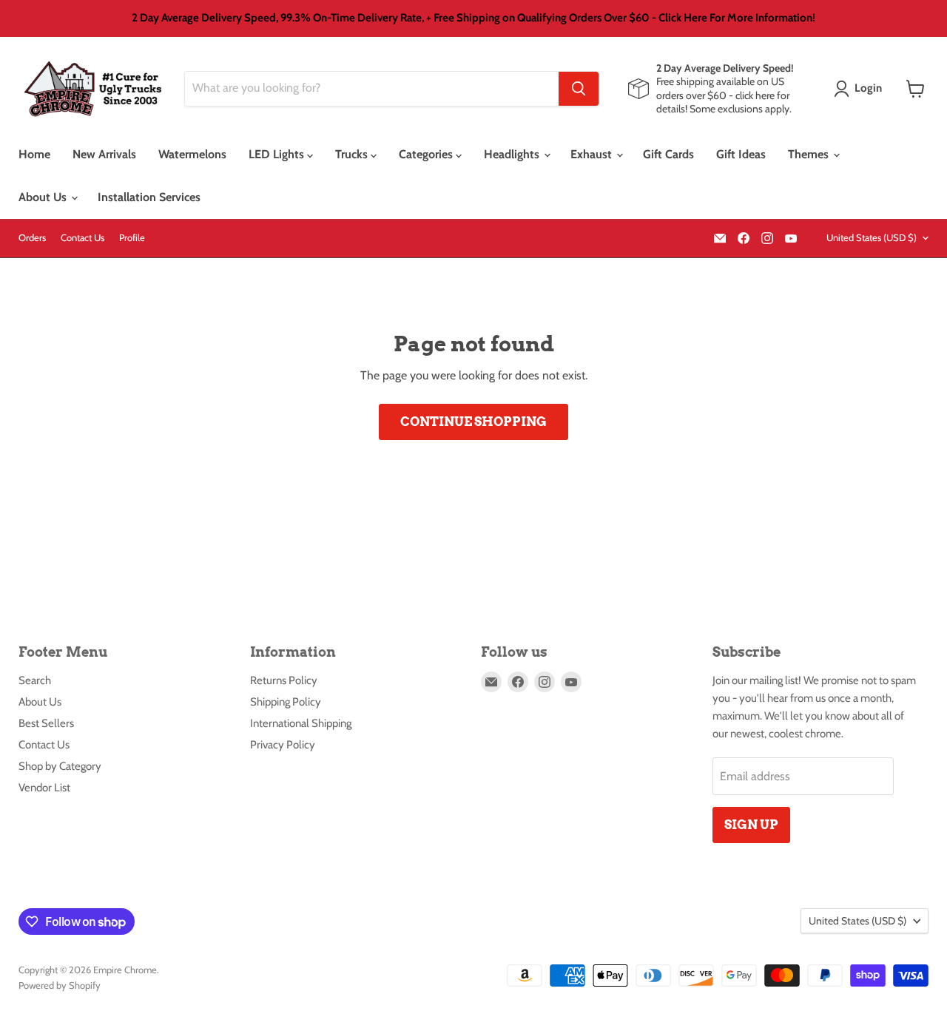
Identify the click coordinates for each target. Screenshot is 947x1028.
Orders (32, 237)
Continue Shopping (473, 421)
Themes (810, 154)
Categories (427, 154)
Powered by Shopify (59, 985)
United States (871, 237)
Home (34, 154)
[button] (861, 89)
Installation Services (149, 197)
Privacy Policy (282, 744)
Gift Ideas (741, 154)
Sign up (751, 824)
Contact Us (82, 237)
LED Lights (278, 154)
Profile (132, 237)
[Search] (579, 89)
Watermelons (192, 154)
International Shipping (300, 723)
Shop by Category (59, 766)
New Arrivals (104, 154)
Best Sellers (46, 723)
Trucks (353, 154)
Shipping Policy (285, 702)
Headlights (513, 154)
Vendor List (44, 787)
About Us (44, 197)
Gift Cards (668, 154)
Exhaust (592, 154)
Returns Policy (283, 680)
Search (34, 680)
